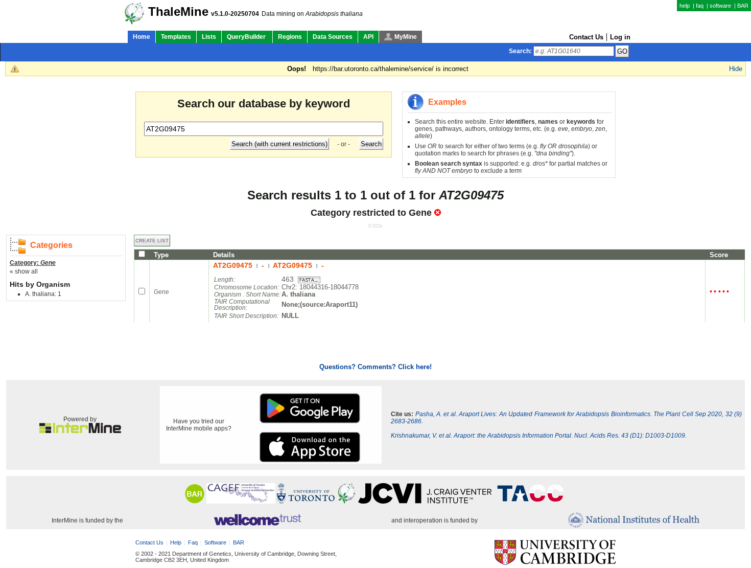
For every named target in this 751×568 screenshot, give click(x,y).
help (684, 6)
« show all (24, 271)
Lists (209, 36)
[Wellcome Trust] (257, 520)
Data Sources (333, 36)
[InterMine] (80, 431)
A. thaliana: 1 (43, 294)
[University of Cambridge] (555, 552)
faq (699, 6)
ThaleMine (178, 11)
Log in (620, 37)
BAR (742, 6)
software (720, 6)
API (368, 36)
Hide (735, 69)
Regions (290, 36)
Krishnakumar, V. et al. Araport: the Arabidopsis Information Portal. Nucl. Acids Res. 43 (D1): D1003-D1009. (539, 435)
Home (141, 36)
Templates (176, 36)
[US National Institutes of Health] (633, 520)
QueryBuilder (247, 36)
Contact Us (586, 37)
